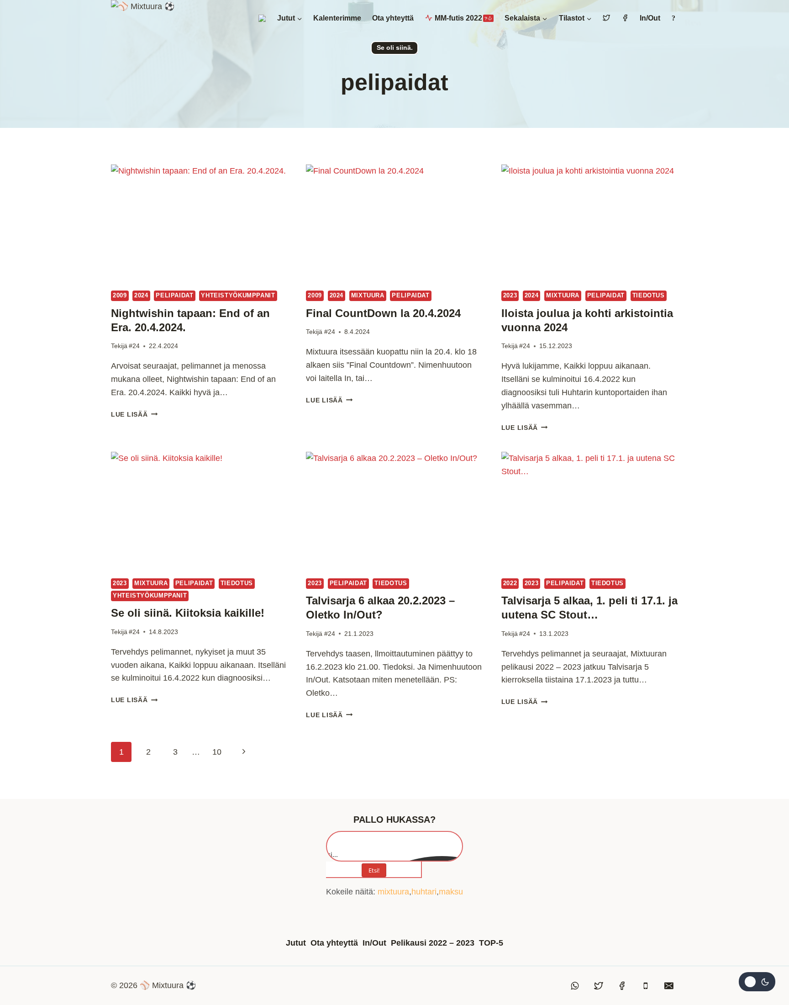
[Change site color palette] (757, 981)
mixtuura (393, 891)
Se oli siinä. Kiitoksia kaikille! (187, 613)
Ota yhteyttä (393, 18)
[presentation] (199, 223)
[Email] (669, 986)
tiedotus (648, 295)
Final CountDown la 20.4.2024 (383, 313)
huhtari (424, 891)
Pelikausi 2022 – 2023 (432, 942)
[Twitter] (598, 986)
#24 (134, 345)
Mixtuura (367, 295)
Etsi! (373, 870)
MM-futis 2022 (461, 18)
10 (216, 751)
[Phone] (645, 986)
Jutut (296, 942)
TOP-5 (491, 942)
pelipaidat (174, 295)
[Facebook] (622, 986)
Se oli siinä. (395, 47)
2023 (510, 295)
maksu (451, 891)
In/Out (650, 18)
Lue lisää (134, 414)
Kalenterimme (337, 18)
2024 (141, 295)
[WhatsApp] (575, 986)
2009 (120, 295)
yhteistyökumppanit (238, 295)
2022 (510, 583)
